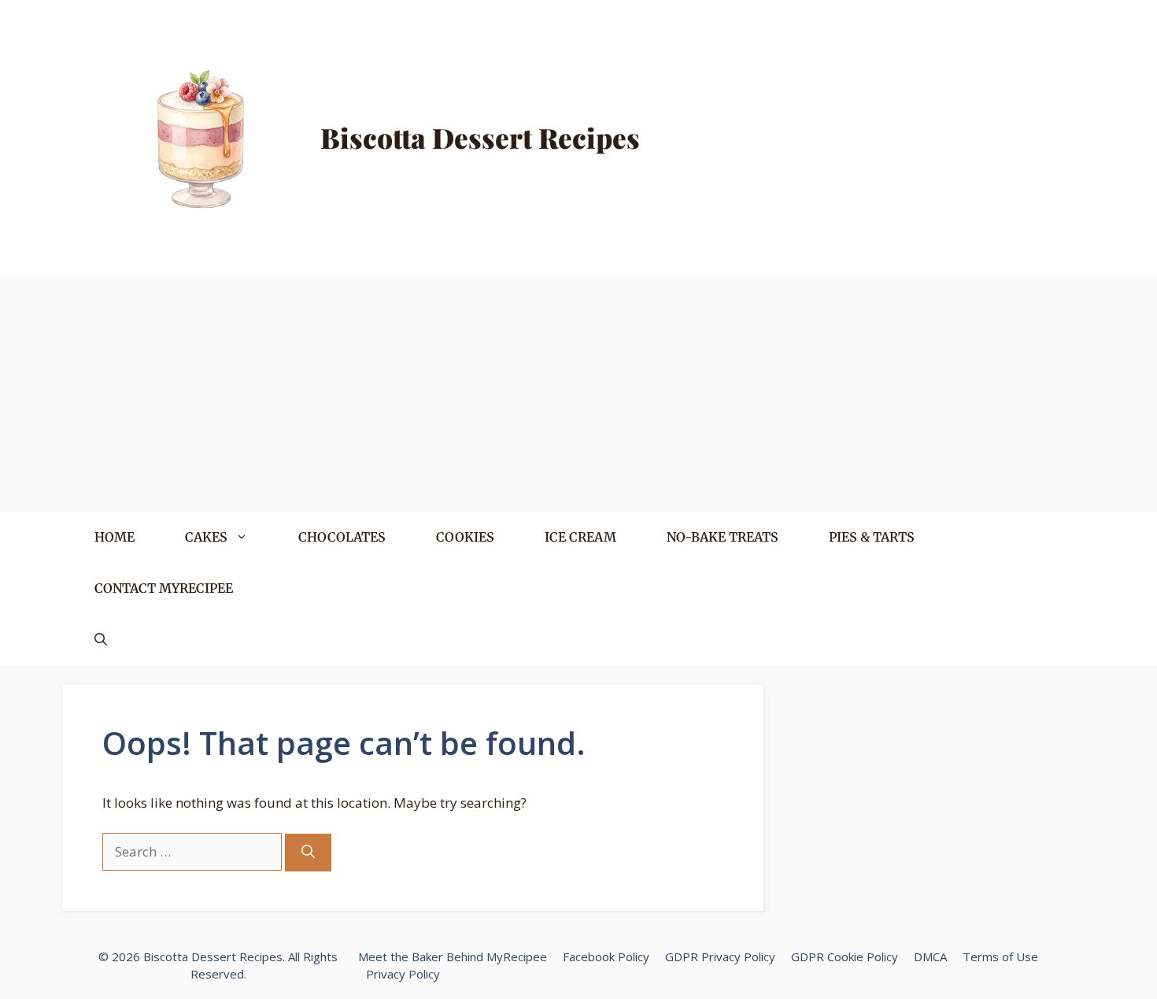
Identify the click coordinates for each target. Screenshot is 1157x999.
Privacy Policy (403, 974)
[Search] (308, 852)
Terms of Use (1000, 956)
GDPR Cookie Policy (844, 956)
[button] (100, 639)
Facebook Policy (606, 956)
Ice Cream (580, 537)
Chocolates (342, 537)
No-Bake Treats (722, 537)
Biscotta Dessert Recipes (480, 137)
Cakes (206, 537)
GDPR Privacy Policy (720, 956)
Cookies (465, 537)
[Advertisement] (578, 393)
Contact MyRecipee (163, 588)
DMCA (930, 956)
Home (114, 537)
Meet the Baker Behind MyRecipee (452, 956)
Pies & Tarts (872, 537)
